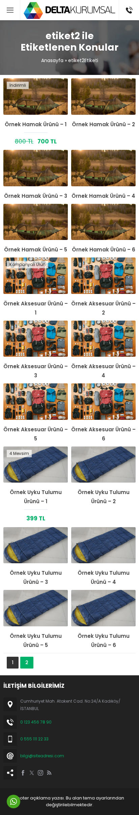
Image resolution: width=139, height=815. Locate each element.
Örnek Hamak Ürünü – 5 (35, 249)
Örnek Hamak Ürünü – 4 (103, 195)
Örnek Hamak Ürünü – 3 (35, 195)
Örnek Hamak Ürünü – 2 (103, 124)
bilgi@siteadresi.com (42, 756)
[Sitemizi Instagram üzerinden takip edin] (40, 773)
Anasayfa (52, 60)
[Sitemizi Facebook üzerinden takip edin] (23, 773)
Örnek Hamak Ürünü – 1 (35, 124)
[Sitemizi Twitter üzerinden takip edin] (31, 773)
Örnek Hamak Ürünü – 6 (103, 249)
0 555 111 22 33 (34, 739)
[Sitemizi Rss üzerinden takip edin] (49, 773)
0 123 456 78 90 (36, 722)
